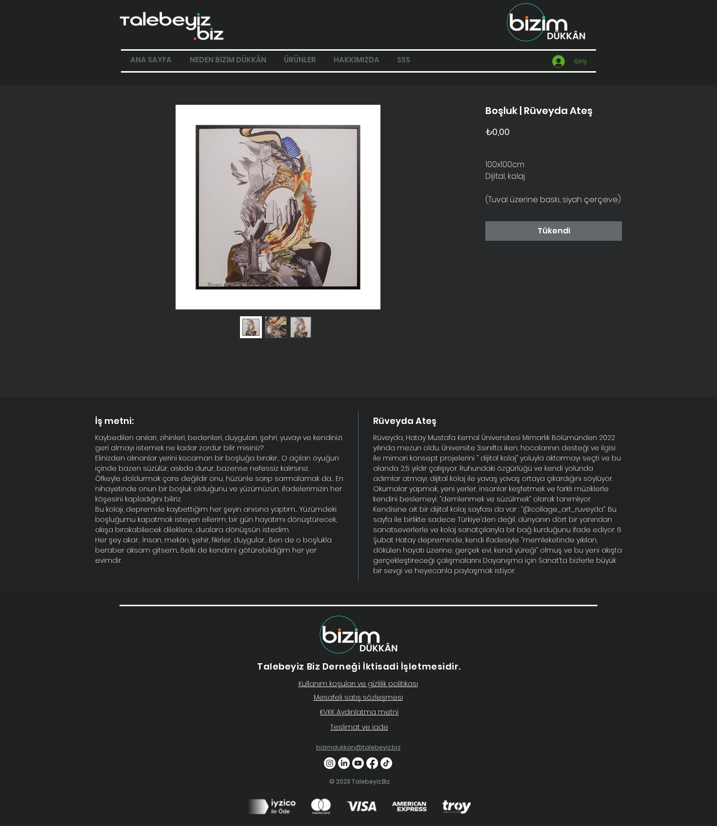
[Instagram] (330, 763)
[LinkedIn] (344, 763)
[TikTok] (386, 763)
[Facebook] (372, 763)
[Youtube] (358, 763)
